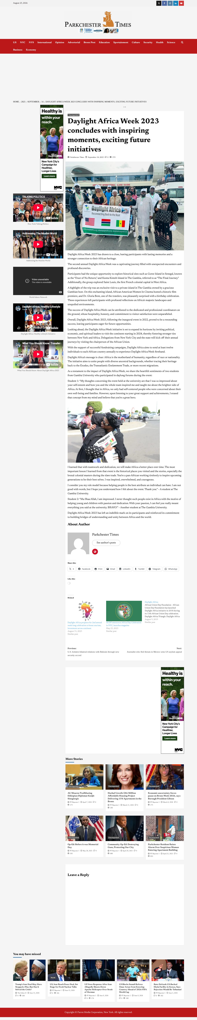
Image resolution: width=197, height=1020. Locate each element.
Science (171, 42)
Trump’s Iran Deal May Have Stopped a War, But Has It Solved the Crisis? (28, 987)
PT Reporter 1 (74, 802)
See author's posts (106, 543)
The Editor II (22, 993)
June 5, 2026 (173, 993)
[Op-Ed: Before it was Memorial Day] (84, 828)
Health (159, 42)
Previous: (93, 651)
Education (104, 42)
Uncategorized (74, 115)
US (14, 42)
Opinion (59, 42)
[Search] (182, 42)
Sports (122, 977)
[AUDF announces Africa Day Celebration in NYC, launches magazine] (124, 611)
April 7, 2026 (87, 802)
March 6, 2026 (168, 802)
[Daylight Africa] (164, 612)
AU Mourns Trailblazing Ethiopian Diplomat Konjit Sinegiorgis (81, 796)
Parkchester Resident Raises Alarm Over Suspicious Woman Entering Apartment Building (163, 847)
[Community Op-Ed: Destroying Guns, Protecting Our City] (125, 828)
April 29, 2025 (128, 851)
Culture (136, 42)
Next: (154, 650)
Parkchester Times (77, 157)
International (44, 42)
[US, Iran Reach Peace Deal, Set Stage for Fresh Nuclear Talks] (64, 970)
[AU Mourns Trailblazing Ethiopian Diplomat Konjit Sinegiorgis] (84, 777)
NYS (31, 42)
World (53, 977)
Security (147, 42)
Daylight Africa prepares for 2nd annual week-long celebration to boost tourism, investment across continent (85, 625)
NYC (22, 42)
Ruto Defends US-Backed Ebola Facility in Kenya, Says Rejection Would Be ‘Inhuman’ (168, 987)
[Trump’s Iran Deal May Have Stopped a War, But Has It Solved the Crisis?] (29, 970)
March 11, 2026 (128, 805)
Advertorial (74, 42)
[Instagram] (170, 3)
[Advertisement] (98, 75)
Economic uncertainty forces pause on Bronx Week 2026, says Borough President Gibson (164, 796)
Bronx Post (89, 42)
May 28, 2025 (87, 851)
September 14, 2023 (96, 157)
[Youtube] (181, 3)
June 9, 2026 (104, 995)
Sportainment (120, 42)
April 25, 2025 (168, 853)
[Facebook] (164, 3)
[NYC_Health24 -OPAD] (172, 710)
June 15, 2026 (34, 993)
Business (17, 50)
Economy (31, 50)
